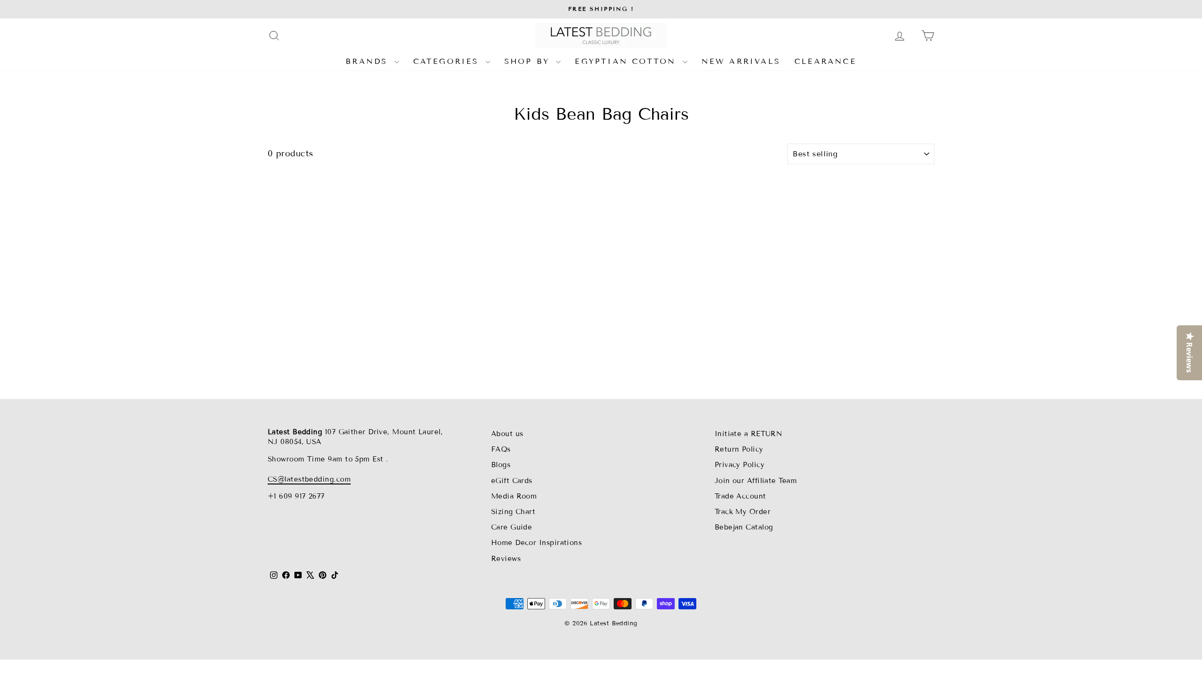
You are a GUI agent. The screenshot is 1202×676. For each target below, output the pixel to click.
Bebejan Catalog (744, 527)
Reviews (506, 558)
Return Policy (739, 449)
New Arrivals (740, 61)
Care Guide (511, 527)
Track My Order (743, 511)
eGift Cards (511, 480)
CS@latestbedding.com (309, 479)
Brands (369, 61)
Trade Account (740, 496)
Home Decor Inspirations (536, 542)
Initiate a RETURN (749, 434)
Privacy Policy (739, 465)
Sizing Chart (513, 511)
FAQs (501, 449)
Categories (448, 61)
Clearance (825, 61)
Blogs (500, 465)
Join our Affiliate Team (756, 480)
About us (507, 434)
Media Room (514, 496)
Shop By (529, 61)
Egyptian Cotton (627, 61)
